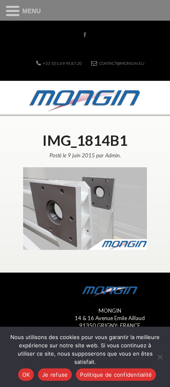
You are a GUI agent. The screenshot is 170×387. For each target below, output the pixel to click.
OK (26, 374)
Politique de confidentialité (116, 374)
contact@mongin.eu (121, 63)
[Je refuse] (160, 357)
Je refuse (55, 374)
